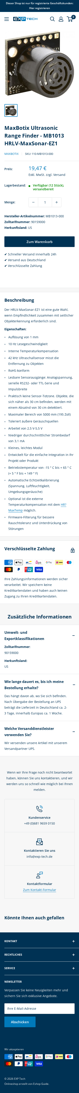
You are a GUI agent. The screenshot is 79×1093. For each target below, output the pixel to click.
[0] (70, 19)
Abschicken (20, 1022)
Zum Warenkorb (39, 241)
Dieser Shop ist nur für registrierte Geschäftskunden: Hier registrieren (39, 5)
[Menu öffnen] (6, 19)
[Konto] (61, 19)
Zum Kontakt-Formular (39, 890)
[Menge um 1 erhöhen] (56, 202)
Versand (59, 175)
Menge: (9, 202)
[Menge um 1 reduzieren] (33, 202)
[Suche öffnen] (52, 19)
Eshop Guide (40, 1084)
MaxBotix (11, 154)
